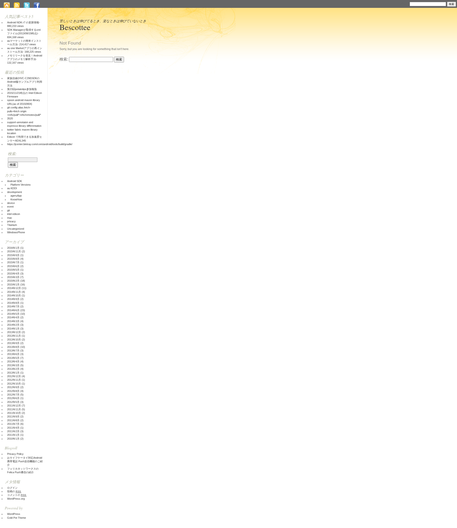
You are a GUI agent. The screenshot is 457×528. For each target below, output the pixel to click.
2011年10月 (14, 412)
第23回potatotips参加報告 (22, 89)
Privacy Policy (15, 453)
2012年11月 (14, 379)
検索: (404, 4)
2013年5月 (13, 357)
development (14, 192)
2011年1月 (13, 434)
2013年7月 (13, 350)
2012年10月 (14, 383)
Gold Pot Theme (16, 517)
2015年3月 (13, 277)
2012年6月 (13, 398)
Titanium (12, 224)
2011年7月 (13, 423)
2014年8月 (13, 302)
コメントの (16, 494)
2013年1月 (13, 372)
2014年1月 (13, 328)
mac (9, 217)
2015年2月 (13, 280)
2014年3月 (13, 321)
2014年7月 (13, 306)
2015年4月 (13, 273)
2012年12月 (14, 376)
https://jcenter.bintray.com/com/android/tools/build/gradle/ (39, 144)
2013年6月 (13, 354)
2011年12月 (14, 405)
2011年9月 (13, 416)
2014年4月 (13, 317)
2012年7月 (13, 394)
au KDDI (12, 188)
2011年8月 (13, 420)
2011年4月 (13, 427)
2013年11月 (14, 335)
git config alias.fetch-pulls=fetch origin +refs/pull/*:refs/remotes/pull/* (24, 111)
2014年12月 (14, 288)
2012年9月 (13, 387)
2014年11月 (14, 291)
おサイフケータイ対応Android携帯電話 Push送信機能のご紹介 (25, 461)
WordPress (13, 514)
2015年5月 (13, 269)
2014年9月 (13, 299)
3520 (10, 118)
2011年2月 (13, 431)
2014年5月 (13, 313)
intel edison (13, 214)
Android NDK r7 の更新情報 (23, 22)
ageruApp (16, 195)
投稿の (14, 491)
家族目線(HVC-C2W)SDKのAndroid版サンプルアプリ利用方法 (24, 82)
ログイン (12, 487)
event (10, 206)
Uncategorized (15, 228)
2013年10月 (14, 339)
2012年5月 (13, 402)
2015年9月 (13, 255)
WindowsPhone (16, 232)
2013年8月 (13, 346)
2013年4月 (13, 361)
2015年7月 (13, 262)
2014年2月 (13, 324)
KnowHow (16, 199)
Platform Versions (20, 184)
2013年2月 (13, 368)
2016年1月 (13, 247)
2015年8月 (13, 258)
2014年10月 (14, 295)
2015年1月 (13, 284)
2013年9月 (13, 343)
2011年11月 (14, 409)
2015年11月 (14, 251)
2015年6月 (13, 266)
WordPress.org (16, 498)
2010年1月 (13, 438)
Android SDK (14, 181)
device (11, 203)
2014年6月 (13, 310)
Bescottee (75, 27)
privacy (11, 221)
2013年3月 (13, 365)
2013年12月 (14, 332)
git (8, 210)
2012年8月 (13, 391)
